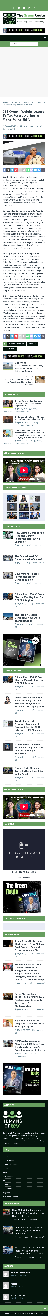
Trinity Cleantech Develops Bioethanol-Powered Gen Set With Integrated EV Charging (28, 725)
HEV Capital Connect (10, 1196)
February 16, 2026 (24, 1053)
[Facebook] (14, 8)
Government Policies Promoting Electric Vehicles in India (27, 576)
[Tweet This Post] (8, 170)
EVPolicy (32, 344)
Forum (5, 1180)
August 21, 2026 (24, 777)
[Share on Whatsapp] (28, 170)
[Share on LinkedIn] (12, 170)
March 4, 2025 (19, 1219)
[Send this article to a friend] (20, 170)
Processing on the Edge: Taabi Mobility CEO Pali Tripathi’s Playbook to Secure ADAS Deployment (29, 702)
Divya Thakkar (18, 1295)
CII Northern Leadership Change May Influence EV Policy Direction (30, 418)
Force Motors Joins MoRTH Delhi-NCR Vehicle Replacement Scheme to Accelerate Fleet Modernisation (30, 999)
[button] (44, 3)
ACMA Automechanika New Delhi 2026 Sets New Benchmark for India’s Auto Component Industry (30, 1045)
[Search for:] (24, 44)
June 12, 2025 (22, 983)
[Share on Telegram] (35, 170)
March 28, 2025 (23, 1030)
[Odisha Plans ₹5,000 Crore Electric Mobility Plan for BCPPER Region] (12, 498)
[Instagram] (34, 8)
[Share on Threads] (43, 170)
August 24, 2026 (24, 604)
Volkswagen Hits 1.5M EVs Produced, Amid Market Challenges (29, 1230)
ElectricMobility (16, 344)
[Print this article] (24, 170)
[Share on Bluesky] (39, 170)
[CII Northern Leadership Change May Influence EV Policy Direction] (8, 419)
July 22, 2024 (22, 583)
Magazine (6, 1192)
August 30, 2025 (11, 126)
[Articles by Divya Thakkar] (6, 1298)
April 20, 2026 (22, 422)
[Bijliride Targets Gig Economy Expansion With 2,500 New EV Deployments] (8, 404)
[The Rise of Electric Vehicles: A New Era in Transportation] (8, 616)
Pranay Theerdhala (30, 126)
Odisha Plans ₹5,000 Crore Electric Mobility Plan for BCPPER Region (29, 597)
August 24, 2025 (23, 1237)
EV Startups (7, 1168)
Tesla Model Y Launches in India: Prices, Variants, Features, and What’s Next (29, 1250)
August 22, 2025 (24, 953)
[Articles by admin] (6, 1287)
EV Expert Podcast (17, 453)
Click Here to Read (24, 872)
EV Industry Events (10, 1164)
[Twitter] (19, 8)
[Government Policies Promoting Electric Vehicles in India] (8, 575)
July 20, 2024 (22, 563)
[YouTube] (24, 8)
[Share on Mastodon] (31, 170)
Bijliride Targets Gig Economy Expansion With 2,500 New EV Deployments (28, 403)
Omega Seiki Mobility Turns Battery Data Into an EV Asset (29, 771)
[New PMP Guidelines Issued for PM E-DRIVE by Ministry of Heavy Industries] (6, 1212)
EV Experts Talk (8, 1160)
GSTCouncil (9, 349)
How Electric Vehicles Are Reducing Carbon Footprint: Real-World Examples (29, 537)
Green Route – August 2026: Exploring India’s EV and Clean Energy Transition (29, 749)
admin (14, 1284)
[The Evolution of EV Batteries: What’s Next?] (8, 558)
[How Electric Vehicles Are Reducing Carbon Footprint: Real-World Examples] (8, 535)
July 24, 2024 (22, 545)
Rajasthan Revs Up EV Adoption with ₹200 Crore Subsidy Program (29, 1023)
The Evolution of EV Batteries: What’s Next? (28, 558)
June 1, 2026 (22, 409)
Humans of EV (23, 1313)
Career (5, 1184)
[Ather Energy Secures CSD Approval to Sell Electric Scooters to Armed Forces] (35, 507)
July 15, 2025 (21, 1257)
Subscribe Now (24, 877)
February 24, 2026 (24, 440)
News (5, 1172)
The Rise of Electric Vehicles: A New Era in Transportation (27, 617)
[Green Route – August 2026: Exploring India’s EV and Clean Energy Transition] (12, 507)
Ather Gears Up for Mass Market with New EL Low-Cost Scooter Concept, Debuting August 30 (30, 946)
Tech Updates (8, 1176)
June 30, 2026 (22, 1009)
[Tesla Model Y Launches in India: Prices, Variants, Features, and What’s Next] (8, 1250)
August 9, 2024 (23, 624)
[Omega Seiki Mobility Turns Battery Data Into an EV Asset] (24, 507)
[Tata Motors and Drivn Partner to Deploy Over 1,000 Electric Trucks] (35, 515)
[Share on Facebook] (4, 170)
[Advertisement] (24, 72)
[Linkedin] (29, 8)
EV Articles (6, 1156)
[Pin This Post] (16, 170)
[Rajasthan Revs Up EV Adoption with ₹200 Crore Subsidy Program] (8, 1023)
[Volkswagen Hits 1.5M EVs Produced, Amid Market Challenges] (8, 1230)
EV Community (8, 1188)
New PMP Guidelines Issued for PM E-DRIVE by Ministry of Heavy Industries (28, 1213)
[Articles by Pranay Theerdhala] (6, 1276)
